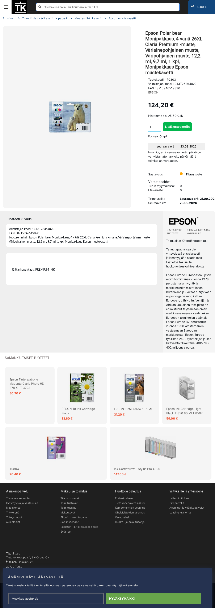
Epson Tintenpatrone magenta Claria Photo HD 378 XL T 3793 (26, 384)
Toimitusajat (68, 507)
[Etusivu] (20, 12)
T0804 (14, 469)
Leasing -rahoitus (180, 512)
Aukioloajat (13, 522)
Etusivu (8, 18)
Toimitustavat (69, 503)
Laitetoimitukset (179, 498)
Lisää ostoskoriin (177, 126)
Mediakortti (13, 507)
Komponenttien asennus (130, 507)
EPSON (153, 92)
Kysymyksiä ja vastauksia (22, 503)
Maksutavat (67, 512)
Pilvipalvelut (176, 503)
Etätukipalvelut (124, 498)
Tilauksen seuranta (18, 498)
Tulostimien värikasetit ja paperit (45, 18)
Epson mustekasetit (122, 18)
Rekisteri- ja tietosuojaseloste (79, 526)
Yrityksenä (12, 512)
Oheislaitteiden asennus (130, 512)
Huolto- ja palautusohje (129, 522)
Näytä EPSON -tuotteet (175, 232)
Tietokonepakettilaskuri (130, 503)
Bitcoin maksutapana (73, 517)
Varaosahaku (123, 517)
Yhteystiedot (14, 517)
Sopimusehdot (69, 522)
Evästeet (66, 531)
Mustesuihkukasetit (88, 18)
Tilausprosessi (69, 498)
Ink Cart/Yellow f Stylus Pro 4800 (137, 469)
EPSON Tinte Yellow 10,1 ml (133, 409)
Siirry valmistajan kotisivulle (198, 232)
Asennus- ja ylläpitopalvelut (186, 507)
